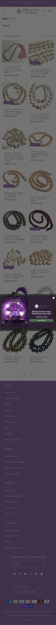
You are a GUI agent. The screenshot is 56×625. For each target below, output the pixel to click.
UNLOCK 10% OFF (41, 320)
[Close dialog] (53, 298)
